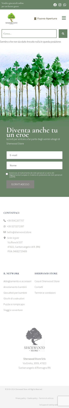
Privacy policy (21, 398)
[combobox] (29, 33)
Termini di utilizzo (46, 398)
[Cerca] (63, 33)
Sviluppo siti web (45, 405)
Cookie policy (32, 398)
